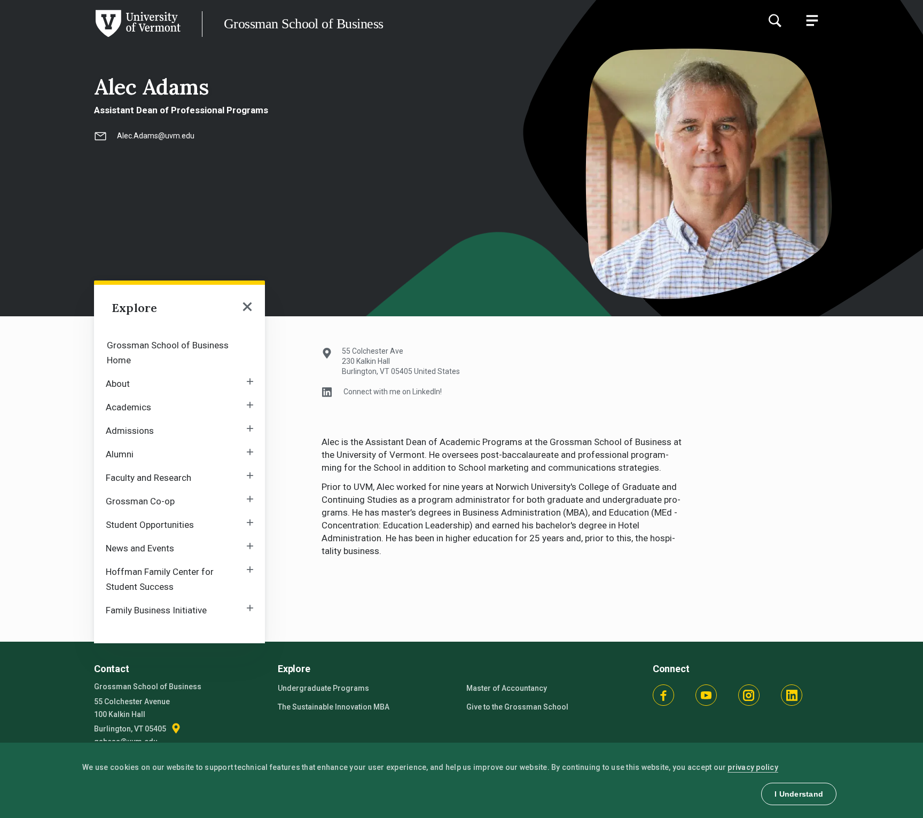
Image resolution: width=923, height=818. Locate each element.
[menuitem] (179, 352)
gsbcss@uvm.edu (126, 741)
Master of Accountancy (506, 688)
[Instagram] (749, 695)
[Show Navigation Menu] (812, 20)
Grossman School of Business (303, 24)
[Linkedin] (791, 695)
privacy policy (753, 767)
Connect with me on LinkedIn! (392, 391)
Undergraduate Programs (323, 688)
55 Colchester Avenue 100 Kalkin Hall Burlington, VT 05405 (132, 715)
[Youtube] (706, 695)
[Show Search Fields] (774, 20)
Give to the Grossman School (517, 707)
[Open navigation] (248, 308)
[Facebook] (663, 695)
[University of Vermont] (90, 37)
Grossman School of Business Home (168, 352)
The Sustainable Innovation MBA (333, 707)
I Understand (799, 794)
